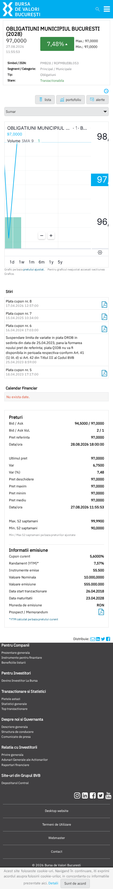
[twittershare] (103, 639)
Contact (56, 851)
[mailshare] (92, 639)
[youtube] (108, 795)
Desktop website (56, 811)
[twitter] (101, 795)
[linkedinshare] (98, 639)
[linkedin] (86, 795)
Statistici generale (14, 704)
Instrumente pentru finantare (21, 657)
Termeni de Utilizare (56, 824)
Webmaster (56, 838)
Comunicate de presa (16, 737)
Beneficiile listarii (13, 662)
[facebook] (94, 795)
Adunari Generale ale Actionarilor (24, 760)
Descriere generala (14, 727)
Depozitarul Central (15, 783)
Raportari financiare (15, 765)
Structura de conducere (17, 732)
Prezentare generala (15, 653)
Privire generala (12, 755)
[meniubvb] (106, 9)
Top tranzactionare (14, 709)
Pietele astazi (10, 699)
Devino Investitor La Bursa (19, 680)
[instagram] (78, 795)
